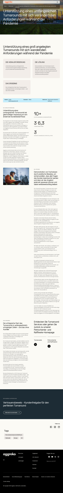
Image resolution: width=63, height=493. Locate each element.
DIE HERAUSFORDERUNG (15, 62)
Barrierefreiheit (6, 476)
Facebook (49, 457)
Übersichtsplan (35, 476)
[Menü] (57, 2)
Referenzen (11, 6)
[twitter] (55, 427)
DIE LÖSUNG (40, 62)
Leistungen (21, 460)
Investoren (35, 460)
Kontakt (34, 468)
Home (5, 6)
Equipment (35, 453)
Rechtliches (27, 476)
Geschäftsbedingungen (17, 476)
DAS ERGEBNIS (11, 84)
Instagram (58, 457)
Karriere (34, 464)
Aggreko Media (52, 457)
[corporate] (8, 2)
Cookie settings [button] (6, 481)
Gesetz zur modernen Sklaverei (48, 476)
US (3, 459)
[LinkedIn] (59, 427)
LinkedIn (55, 457)
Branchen (20, 453)
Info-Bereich (35, 457)
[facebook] (51, 427)
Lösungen (20, 457)
